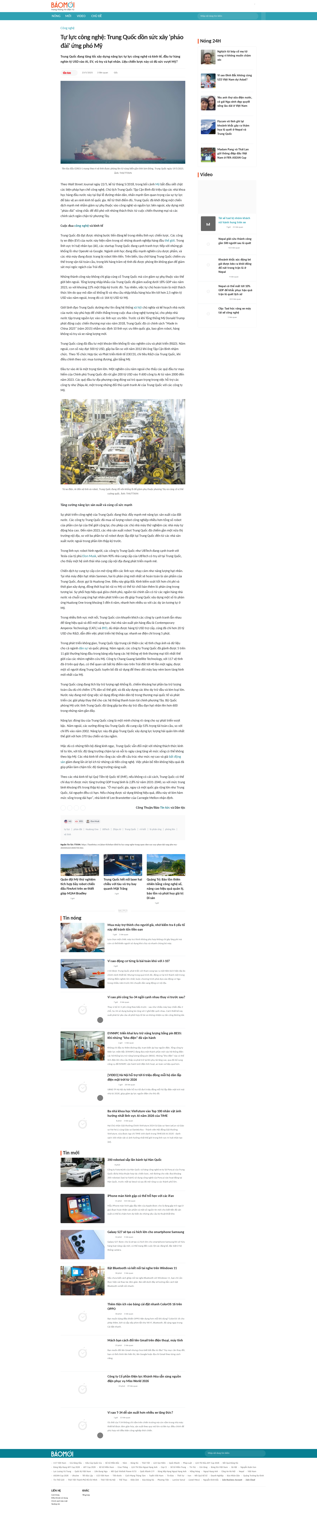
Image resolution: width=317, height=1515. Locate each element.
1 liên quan (123, 935)
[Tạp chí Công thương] (112, 1043)
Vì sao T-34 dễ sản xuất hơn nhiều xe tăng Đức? (140, 1413)
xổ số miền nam (106, 1467)
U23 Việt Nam (102, 1476)
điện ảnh (135, 1480)
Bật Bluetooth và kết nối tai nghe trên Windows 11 (142, 1268)
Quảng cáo (55, 1504)
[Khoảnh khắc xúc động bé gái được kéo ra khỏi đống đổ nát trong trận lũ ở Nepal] (208, 265)
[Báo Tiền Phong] (220, 65)
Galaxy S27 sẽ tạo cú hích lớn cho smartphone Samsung (146, 1232)
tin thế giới (58, 1480)
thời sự (180, 1476)
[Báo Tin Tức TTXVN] (67, 73)
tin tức (193, 1467)
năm (125, 1463)
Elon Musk (89, 556)
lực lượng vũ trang (62, 1471)
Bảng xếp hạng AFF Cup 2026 (66, 1467)
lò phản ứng (155, 829)
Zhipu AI (117, 829)
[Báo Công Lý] (221, 227)
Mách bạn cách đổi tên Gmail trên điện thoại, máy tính (145, 1340)
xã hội (138, 307)
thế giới (170, 241)
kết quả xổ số (201, 1476)
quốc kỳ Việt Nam (83, 1471)
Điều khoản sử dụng (59, 1498)
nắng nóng (195, 1471)
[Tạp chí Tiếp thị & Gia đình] (109, 935)
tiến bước (117, 1476)
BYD (104, 628)
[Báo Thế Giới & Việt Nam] (110, 1201)
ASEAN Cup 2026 (60, 1476)
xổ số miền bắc (112, 1463)
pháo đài (78, 829)
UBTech (105, 829)
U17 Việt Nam (59, 1463)
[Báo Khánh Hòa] (112, 1386)
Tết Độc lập (87, 1476)
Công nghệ (67, 28)
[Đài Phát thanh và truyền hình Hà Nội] (222, 248)
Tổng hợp (86, 1495)
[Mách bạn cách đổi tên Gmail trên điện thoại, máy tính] (83, 1353)
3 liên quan (102, 72)
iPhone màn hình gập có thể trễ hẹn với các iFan (141, 1196)
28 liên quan (130, 1085)
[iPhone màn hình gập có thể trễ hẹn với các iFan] (83, 1208)
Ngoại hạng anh (210, 1471)
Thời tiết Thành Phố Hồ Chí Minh (82, 1480)
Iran (189, 1476)
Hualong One (92, 829)
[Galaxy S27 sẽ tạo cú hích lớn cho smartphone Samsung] (83, 1244)
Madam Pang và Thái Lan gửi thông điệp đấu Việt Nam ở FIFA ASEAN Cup (233, 153)
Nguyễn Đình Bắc (211, 1480)
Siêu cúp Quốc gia (93, 1463)
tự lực (67, 829)
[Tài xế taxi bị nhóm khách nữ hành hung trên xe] (208, 223)
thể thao (123, 1480)
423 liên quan (234, 248)
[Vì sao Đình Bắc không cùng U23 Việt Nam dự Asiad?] (208, 81)
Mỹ (157, 184)
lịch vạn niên (159, 1463)
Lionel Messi (194, 1480)
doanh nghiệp (217, 1476)
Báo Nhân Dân (233, 1476)
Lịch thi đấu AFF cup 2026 (207, 1463)
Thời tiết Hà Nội (108, 1480)
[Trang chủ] (62, 6)
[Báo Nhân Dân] (111, 1121)
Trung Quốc (130, 829)
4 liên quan (124, 1002)
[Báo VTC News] (222, 277)
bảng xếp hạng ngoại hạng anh (172, 1471)
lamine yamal (178, 1480)
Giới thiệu (55, 1495)
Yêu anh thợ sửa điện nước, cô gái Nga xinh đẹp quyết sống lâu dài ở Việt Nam (234, 101)
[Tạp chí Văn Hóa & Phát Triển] (150, 903)
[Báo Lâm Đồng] (64, 899)
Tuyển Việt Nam (156, 1476)
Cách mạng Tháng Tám (135, 1476)
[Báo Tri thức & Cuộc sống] (108, 894)
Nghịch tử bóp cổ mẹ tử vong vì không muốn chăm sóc (234, 55)
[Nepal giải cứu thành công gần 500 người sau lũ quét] (208, 244)
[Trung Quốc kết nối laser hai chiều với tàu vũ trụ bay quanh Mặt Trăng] (123, 865)
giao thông (123, 1467)
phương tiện (163, 1480)
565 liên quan (129, 1201)
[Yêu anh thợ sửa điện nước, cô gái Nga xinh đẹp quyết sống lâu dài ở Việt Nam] (208, 103)
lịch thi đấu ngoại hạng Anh (144, 1467)
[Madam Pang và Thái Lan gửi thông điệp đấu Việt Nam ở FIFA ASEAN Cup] (208, 155)
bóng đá (134, 1463)
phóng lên (170, 829)
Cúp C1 (164, 1467)
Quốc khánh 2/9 (147, 1471)
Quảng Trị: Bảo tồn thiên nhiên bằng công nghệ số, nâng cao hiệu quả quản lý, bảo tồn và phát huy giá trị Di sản (165, 889)
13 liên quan (125, 1418)
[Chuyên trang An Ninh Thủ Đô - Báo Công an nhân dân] (110, 966)
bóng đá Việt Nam (219, 1467)
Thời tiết (146, 1463)
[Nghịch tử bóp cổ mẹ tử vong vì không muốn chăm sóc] (208, 57)
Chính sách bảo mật (59, 1501)
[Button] (263, 16)
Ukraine (75, 1476)
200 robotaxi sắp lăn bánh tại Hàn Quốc (135, 1160)
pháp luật (187, 1463)
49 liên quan (132, 1386)
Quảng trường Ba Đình (253, 1476)
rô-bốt (143, 829)
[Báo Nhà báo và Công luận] (221, 139)
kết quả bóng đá (230, 1463)
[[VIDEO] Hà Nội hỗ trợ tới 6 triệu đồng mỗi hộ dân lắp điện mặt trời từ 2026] (83, 1087)
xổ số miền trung (178, 1467)
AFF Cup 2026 (89, 1467)
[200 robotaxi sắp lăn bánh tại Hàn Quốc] (83, 1172)
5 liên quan (128, 1237)
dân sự (83, 648)
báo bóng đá (148, 1480)
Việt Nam (252, 1471)
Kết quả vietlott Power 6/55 (123, 1471)
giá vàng (203, 1467)
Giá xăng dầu (76, 1463)
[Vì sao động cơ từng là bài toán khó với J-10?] (83, 973)
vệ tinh (67, 834)
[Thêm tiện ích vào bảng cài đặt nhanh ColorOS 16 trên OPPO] (83, 1316)
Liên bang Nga (101, 1471)
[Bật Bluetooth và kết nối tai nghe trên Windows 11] (83, 1280)
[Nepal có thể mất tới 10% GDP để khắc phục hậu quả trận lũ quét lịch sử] (208, 291)
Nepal (241, 1471)
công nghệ (81, 226)
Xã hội (234, 1467)
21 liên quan (238, 227)
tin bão (170, 1476)
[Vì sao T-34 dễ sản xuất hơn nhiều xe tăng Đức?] (83, 1425)
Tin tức (165, 808)
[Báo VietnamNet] (220, 84)
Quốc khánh (174, 1463)
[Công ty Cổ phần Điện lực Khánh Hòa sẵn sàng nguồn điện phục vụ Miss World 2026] (83, 1389)
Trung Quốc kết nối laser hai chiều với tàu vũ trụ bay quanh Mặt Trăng (123, 884)
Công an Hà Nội (228, 1471)
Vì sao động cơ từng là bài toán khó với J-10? (139, 961)
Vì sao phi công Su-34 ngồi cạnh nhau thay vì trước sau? (146, 997)
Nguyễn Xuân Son (248, 1467)
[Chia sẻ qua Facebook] (63, 807)
